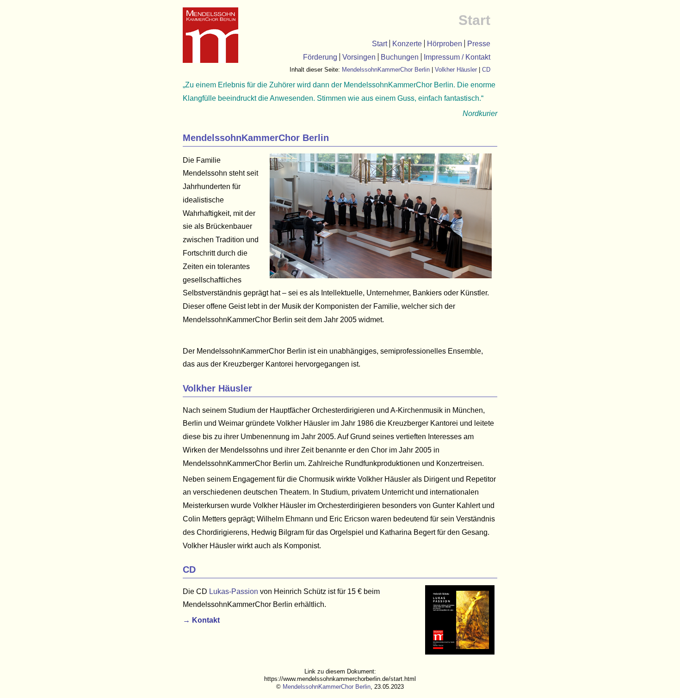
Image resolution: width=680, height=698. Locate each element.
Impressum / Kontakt (457, 57)
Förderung (320, 57)
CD (486, 69)
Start (379, 44)
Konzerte (407, 44)
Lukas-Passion (233, 591)
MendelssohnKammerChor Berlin (386, 69)
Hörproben (444, 44)
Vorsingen (359, 57)
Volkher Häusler (456, 69)
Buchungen (400, 57)
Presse (478, 44)
